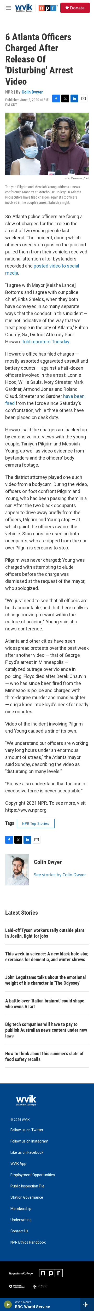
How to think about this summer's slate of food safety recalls (44, 1056)
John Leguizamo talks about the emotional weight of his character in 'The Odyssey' (45, 980)
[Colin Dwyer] (17, 869)
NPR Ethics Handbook (28, 1242)
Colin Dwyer (32, 92)
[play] (8, 1304)
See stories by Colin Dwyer (60, 875)
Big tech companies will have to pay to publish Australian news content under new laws (46, 1030)
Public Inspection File (27, 1186)
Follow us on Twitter (26, 1130)
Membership (20, 1209)
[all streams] (87, 1304)
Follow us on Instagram (29, 1141)
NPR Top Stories (35, 823)
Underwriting (21, 1220)
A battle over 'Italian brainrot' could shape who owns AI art (44, 1003)
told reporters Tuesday (45, 341)
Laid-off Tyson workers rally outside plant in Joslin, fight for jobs (44, 933)
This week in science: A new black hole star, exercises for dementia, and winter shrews (46, 956)
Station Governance (26, 1197)
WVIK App (18, 1164)
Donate (77, 7)
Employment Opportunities (32, 1175)
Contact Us (19, 1231)
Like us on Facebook (26, 1153)
